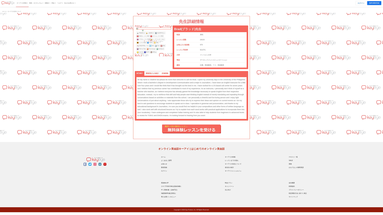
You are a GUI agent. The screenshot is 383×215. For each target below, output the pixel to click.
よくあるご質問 (166, 160)
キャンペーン (229, 186)
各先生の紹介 (229, 167)
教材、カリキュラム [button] (35, 3)
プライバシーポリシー (296, 190)
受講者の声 (165, 183)
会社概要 (292, 183)
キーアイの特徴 (230, 157)
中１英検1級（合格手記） (169, 190)
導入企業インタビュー (168, 197)
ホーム (163, 157)
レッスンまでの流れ (231, 160)
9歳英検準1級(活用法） (169, 193)
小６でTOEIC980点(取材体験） (171, 186)
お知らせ (164, 164)
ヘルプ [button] (59, 3)
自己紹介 (139, 73)
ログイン (361, 3)
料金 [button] (53, 3)
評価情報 (165, 73)
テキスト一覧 (293, 157)
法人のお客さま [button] (69, 3)
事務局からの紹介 (152, 73)
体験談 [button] (47, 3)
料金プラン (228, 183)
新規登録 (164, 167)
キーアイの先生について (233, 164)
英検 (290, 164)
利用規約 (292, 186)
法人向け (228, 190)
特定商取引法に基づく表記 (298, 193)
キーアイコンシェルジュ (233, 171)
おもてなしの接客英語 (296, 167)
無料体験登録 (374, 3)
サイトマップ (293, 197)
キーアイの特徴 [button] (22, 3)
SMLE (291, 160)
